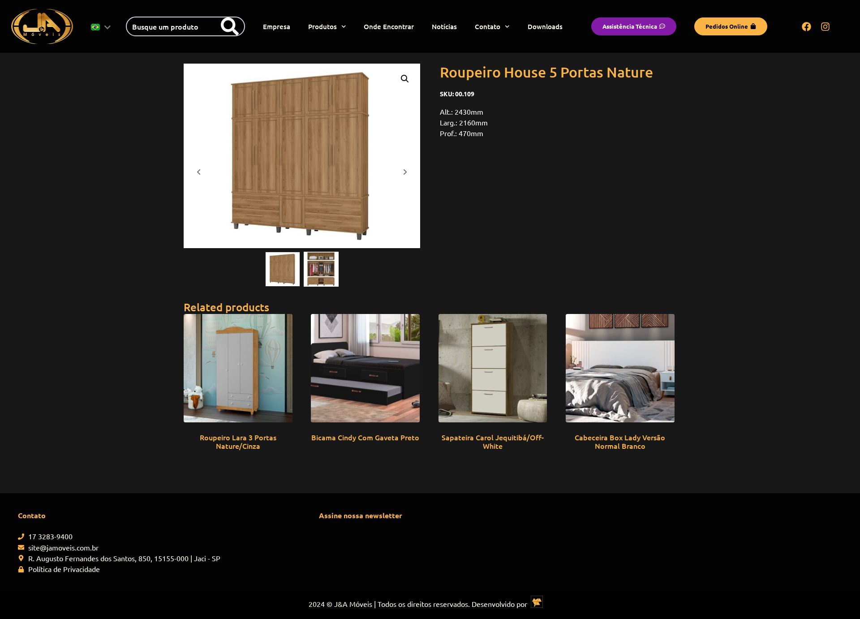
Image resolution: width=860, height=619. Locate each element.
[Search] (229, 26)
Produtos (322, 26)
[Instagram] (825, 26)
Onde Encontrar (389, 26)
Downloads (545, 26)
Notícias (444, 26)
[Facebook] (806, 26)
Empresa (276, 26)
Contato (487, 26)
